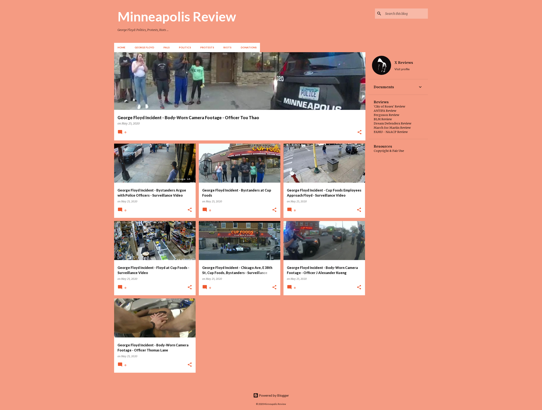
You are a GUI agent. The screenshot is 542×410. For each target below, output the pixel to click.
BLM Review (383, 119)
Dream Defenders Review (392, 123)
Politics (185, 47)
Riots (227, 47)
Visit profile (402, 69)
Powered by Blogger (273, 395)
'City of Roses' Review (389, 106)
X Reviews (403, 62)
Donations (249, 47)
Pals (166, 47)
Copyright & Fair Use (389, 151)
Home (121, 47)
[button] (359, 133)
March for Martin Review (392, 128)
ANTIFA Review (385, 111)
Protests (207, 47)
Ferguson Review (386, 115)
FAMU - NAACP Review (391, 132)
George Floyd (144, 47)
